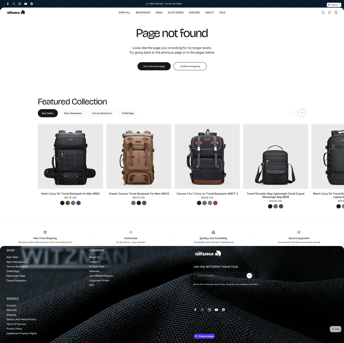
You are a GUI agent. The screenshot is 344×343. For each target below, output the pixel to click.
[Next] (302, 113)
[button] (334, 5)
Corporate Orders (99, 280)
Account (11, 305)
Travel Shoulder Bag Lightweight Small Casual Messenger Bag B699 (276, 195)
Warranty (11, 310)
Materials (94, 271)
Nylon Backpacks (16, 261)
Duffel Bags (12, 271)
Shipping (11, 314)
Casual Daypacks (16, 280)
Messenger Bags (15, 275)
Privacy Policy (14, 328)
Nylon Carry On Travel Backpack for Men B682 (70, 193)
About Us (94, 257)
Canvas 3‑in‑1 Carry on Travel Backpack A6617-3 (207, 193)
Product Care (96, 266)
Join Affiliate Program (101, 275)
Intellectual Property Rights (21, 333)
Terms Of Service (16, 324)
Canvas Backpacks (17, 266)
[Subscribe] (249, 275)
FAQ (91, 285)
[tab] (48, 113)
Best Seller (12, 257)
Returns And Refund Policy (21, 319)
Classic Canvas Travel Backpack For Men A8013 (139, 193)
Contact (93, 261)
